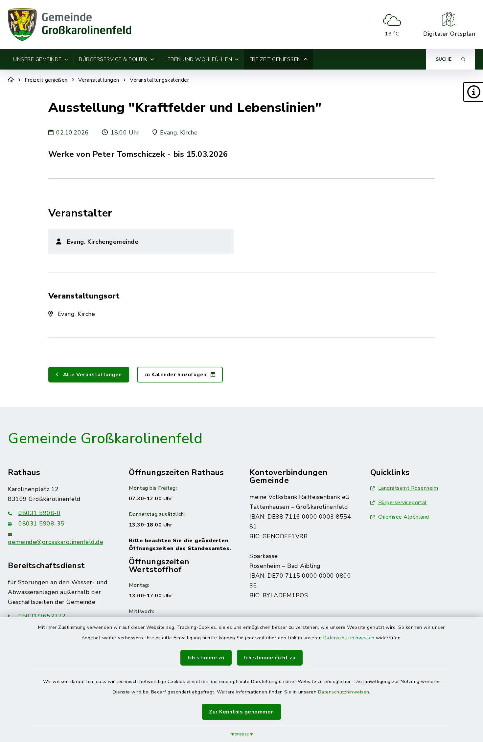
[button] (473, 92)
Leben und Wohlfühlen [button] (198, 59)
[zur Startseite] (69, 24)
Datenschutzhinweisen (349, 638)
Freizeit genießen (46, 80)
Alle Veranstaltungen (91, 374)
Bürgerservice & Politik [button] (113, 59)
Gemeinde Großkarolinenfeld (105, 438)
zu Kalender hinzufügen (176, 374)
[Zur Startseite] (11, 80)
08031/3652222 (42, 616)
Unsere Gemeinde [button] (37, 59)
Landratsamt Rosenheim (408, 488)
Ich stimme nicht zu (270, 657)
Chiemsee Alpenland (403, 517)
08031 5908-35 (41, 523)
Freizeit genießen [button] (275, 59)
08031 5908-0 (39, 513)
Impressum (242, 734)
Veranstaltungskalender (159, 80)
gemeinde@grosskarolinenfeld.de (55, 542)
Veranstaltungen (98, 80)
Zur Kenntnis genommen (241, 711)
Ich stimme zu (206, 657)
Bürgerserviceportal (402, 502)
